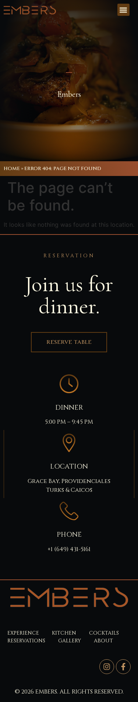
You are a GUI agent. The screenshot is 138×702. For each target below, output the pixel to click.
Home (12, 168)
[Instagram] (106, 666)
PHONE (69, 534)
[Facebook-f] (123, 666)
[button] (123, 10)
